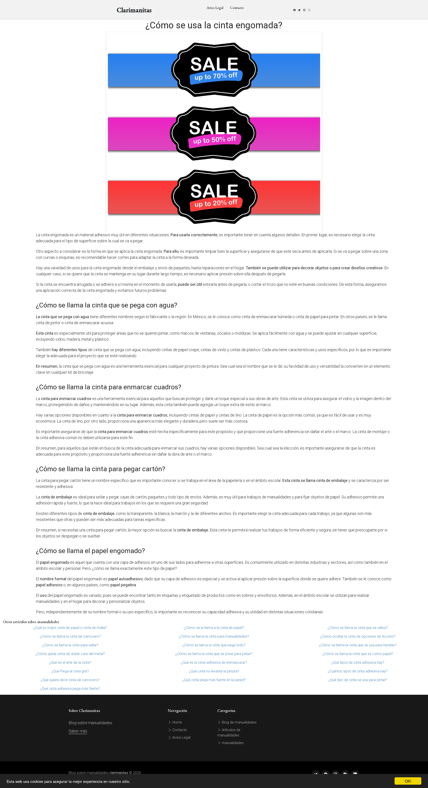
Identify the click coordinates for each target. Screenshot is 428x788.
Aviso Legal (215, 7)
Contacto (237, 7)
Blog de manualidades (239, 722)
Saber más (78, 731)
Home (176, 722)
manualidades (232, 743)
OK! (408, 781)
